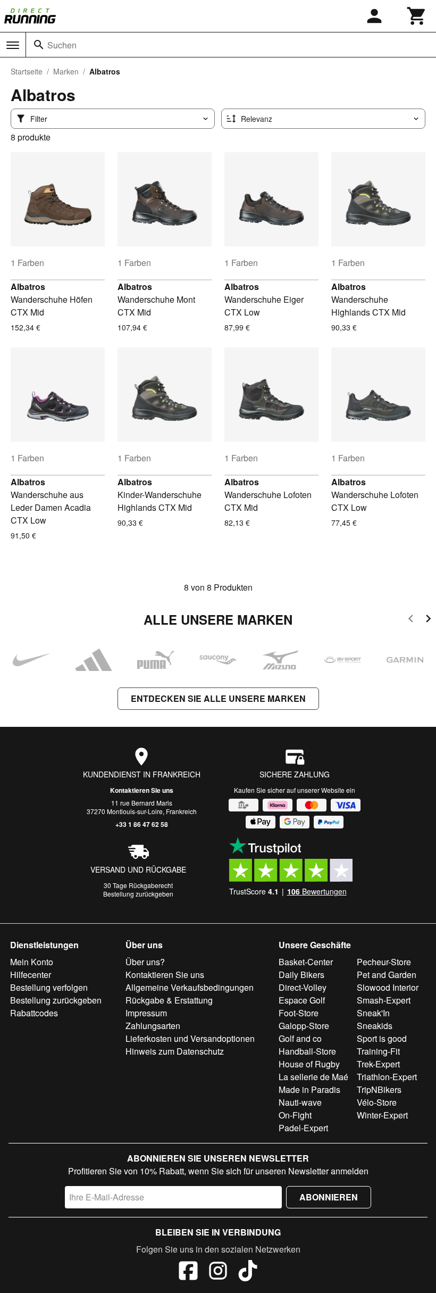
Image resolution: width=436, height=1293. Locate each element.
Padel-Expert (303, 1128)
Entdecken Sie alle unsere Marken (218, 698)
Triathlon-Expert (387, 1077)
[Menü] (13, 45)
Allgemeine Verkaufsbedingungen (189, 987)
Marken (66, 71)
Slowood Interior (387, 987)
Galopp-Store (304, 1026)
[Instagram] (218, 1272)
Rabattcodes (34, 1013)
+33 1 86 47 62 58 (141, 824)
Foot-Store (298, 1013)
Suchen (62, 45)
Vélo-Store (377, 1102)
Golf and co (300, 1038)
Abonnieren (328, 1197)
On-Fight (295, 1115)
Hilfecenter (30, 974)
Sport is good (382, 1038)
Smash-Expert (383, 1000)
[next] (428, 620)
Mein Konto (31, 962)
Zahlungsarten (152, 1026)
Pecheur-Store (384, 962)
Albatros (28, 286)
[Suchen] (38, 44)
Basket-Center (306, 962)
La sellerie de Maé (313, 1077)
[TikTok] (247, 1272)
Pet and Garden (386, 974)
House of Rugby (309, 1064)
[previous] (410, 620)
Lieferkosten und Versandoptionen (190, 1038)
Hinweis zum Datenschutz (174, 1051)
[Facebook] (188, 1272)
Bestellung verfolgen (49, 987)
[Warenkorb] (416, 16)
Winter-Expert (382, 1115)
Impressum (146, 1013)
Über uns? (145, 962)
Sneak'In (373, 1013)
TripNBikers (379, 1089)
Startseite (27, 71)
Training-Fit (378, 1051)
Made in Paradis (309, 1089)
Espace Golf (302, 1000)
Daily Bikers (301, 974)
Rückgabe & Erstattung (169, 1000)
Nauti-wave (300, 1102)
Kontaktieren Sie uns (141, 790)
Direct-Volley (302, 987)
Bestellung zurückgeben (138, 893)
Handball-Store (307, 1051)
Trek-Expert (378, 1064)
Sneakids (374, 1026)
